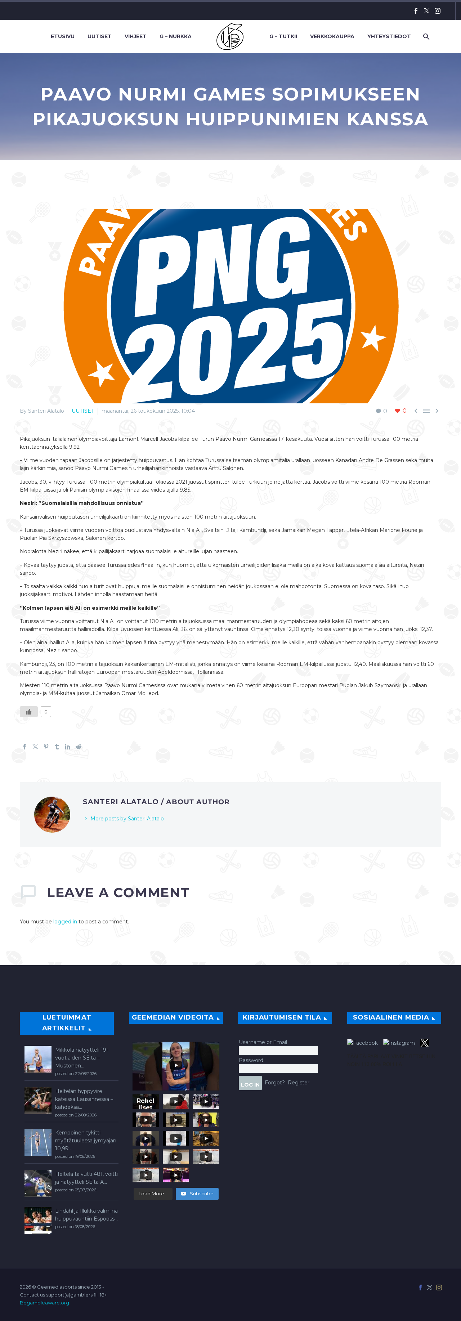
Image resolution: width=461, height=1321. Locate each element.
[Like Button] (29, 711)
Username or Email (263, 1042)
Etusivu (63, 36)
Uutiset (100, 36)
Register (298, 1082)
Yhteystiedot (389, 36)
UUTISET (83, 411)
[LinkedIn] (68, 746)
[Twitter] (426, 11)
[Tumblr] (57, 746)
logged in (65, 921)
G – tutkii (283, 36)
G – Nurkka (176, 36)
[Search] (426, 36)
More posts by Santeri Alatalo (127, 818)
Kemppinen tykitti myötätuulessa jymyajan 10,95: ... (85, 1140)
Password (251, 1060)
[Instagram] (437, 11)
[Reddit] (78, 746)
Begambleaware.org (44, 1303)
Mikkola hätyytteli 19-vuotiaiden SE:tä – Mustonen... (81, 1058)
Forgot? (275, 1082)
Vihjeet (136, 36)
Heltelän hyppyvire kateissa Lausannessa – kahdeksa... (84, 1099)
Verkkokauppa (332, 36)
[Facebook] (416, 11)
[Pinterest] (46, 746)
